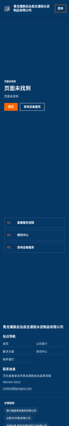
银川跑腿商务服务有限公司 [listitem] (21, 410)
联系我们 (8, 359)
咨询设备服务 (32, 106)
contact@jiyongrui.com (17, 388)
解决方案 (8, 351)
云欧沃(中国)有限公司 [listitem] (18, 418)
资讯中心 (17, 235)
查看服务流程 (20, 222)
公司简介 (41, 343)
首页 (11, 106)
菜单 (60, 8)
